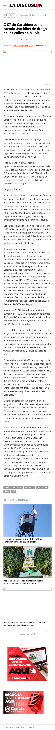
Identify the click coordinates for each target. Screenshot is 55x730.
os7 (13, 491)
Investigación (42, 487)
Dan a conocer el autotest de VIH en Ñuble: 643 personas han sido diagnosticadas (25, 624)
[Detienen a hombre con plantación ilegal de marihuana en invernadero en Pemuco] (27, 548)
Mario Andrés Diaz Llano (23, 45)
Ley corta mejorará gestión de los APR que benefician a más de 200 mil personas (23, 540)
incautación (29, 487)
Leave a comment (27, 634)
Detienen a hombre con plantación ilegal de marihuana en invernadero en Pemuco (23, 582)
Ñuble (7, 491)
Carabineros (10, 487)
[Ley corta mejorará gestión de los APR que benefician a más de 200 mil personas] (27, 505)
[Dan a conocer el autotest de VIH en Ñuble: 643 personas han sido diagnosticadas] (27, 589)
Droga (19, 487)
